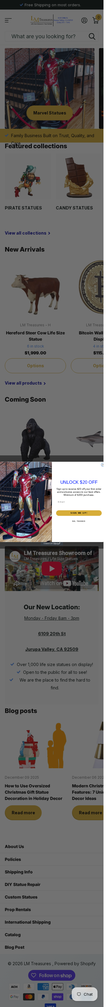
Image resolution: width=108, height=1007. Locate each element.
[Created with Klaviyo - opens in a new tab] (52, 543)
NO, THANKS (79, 521)
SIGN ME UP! (78, 513)
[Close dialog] (102, 464)
